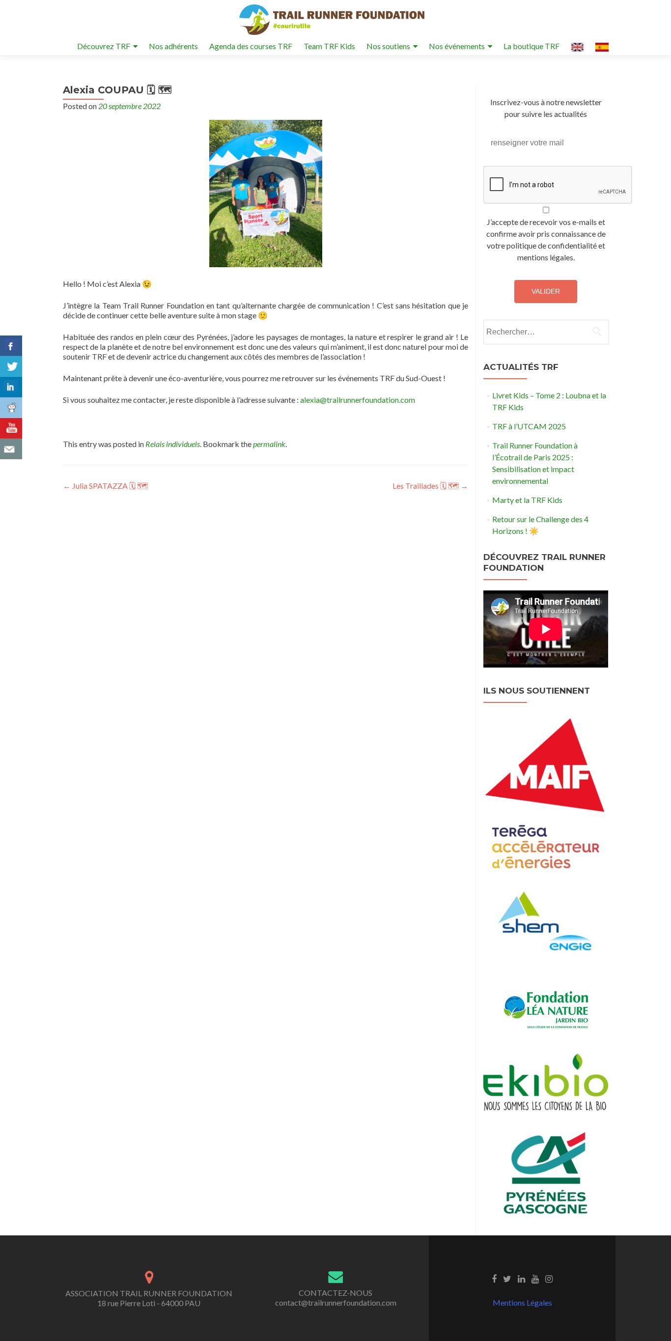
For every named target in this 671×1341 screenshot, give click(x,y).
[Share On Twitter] (11, 366)
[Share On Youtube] (11, 428)
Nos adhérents (173, 46)
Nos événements (457, 46)
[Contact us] (11, 449)
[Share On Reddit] (11, 407)
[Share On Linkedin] (11, 387)
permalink (269, 443)
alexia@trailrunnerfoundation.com (357, 399)
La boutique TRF (531, 46)
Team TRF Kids (329, 46)
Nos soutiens (388, 46)
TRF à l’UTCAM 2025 (529, 426)
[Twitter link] (507, 1278)
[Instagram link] (549, 1278)
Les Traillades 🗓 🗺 (430, 485)
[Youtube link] (535, 1278)
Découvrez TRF (103, 46)
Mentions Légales (522, 1302)
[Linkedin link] (521, 1278)
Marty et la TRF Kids (527, 499)
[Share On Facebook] (11, 345)
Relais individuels (172, 443)
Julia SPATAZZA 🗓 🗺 (105, 485)
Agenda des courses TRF (250, 46)
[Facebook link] (494, 1278)
